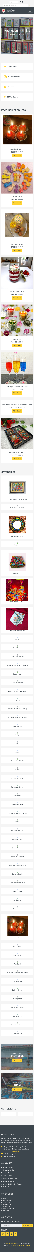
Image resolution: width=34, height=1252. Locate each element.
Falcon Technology (18, 1245)
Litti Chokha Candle (17, 244)
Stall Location (7, 1200)
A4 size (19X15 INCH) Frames (12, 1184)
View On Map (15, 1151)
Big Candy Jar (17, 339)
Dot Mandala (7, 1187)
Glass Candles (7, 1175)
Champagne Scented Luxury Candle (17, 386)
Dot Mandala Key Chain (10, 1178)
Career (5, 1198)
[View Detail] (19, 134)
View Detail (17, 155)
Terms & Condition (8, 1208)
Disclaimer (6, 1210)
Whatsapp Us (27, 1225)
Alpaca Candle (17, 196)
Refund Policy (7, 1206)
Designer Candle (8, 1167)
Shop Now (17, 40)
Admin (28, 1245)
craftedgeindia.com (11, 1243)
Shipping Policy (7, 1204)
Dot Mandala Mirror (9, 1181)
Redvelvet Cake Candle (17, 291)
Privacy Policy (7, 1202)
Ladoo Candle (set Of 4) (17, 149)
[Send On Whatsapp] (15, 134)
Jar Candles (6, 1173)
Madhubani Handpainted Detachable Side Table (17, 405)
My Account (13, 2)
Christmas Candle (8, 1170)
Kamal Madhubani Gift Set (17, 452)
